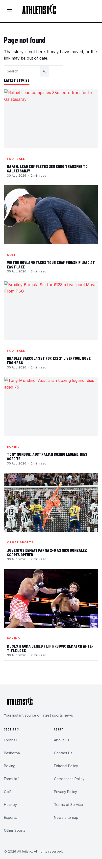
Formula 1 (11, 779)
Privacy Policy (65, 792)
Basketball (12, 753)
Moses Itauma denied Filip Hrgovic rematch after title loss (50, 648)
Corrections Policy (69, 779)
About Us (61, 740)
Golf (11, 255)
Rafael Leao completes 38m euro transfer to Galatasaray (47, 168)
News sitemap (66, 817)
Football (16, 159)
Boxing (13, 446)
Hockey (10, 804)
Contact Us (63, 753)
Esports (10, 817)
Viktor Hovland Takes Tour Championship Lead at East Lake (51, 264)
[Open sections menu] (9, 11)
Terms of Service (68, 804)
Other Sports (20, 542)
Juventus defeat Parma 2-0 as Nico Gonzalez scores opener (47, 552)
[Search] (44, 71)
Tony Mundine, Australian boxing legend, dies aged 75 (47, 456)
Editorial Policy (66, 766)
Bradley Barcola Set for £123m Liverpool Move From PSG (49, 360)
